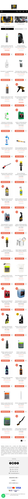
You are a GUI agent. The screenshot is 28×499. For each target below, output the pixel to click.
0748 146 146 (14, 471)
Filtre (8, 28)
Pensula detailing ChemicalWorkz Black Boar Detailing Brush (21, 46)
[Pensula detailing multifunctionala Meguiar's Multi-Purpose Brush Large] (21, 165)
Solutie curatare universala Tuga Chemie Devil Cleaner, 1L (21, 199)
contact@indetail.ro (14, 473)
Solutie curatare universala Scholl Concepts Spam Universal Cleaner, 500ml (21, 327)
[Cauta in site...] (26, 11)
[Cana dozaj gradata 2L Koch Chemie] (21, 268)
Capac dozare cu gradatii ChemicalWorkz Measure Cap (21, 250)
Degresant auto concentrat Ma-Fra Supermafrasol (7, 199)
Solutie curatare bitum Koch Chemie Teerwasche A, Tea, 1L (7, 97)
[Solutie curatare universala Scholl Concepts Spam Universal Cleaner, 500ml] (21, 319)
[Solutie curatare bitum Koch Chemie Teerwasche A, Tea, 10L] (7, 395)
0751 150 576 (14, 469)
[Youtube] (13, 463)
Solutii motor (7, 24)
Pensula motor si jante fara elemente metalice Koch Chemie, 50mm (7, 174)
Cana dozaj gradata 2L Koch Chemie (21, 276)
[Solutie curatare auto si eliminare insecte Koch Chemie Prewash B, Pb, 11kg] (7, 421)
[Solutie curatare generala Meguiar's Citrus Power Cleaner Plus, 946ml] (21, 370)
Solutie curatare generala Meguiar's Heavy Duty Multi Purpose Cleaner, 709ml (21, 225)
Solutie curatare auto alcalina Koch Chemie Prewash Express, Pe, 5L (21, 352)
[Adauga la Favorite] (11, 54)
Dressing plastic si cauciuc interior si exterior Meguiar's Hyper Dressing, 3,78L (7, 225)
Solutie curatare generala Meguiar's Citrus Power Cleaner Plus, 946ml (21, 378)
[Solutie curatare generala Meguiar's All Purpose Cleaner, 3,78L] (21, 114)
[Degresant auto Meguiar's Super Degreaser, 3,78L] (7, 293)
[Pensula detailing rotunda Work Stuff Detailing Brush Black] (21, 140)
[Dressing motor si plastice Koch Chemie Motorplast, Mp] (21, 63)
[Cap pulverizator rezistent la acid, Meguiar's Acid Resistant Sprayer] (21, 89)
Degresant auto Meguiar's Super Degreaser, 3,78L (7, 301)
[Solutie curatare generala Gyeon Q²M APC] (7, 370)
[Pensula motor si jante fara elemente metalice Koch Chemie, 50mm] (7, 165)
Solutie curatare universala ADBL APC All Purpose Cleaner (7, 352)
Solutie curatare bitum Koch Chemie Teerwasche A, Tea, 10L (7, 403)
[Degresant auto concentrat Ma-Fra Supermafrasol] (7, 191)
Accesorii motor (21, 24)
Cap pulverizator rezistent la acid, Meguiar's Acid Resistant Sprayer (21, 97)
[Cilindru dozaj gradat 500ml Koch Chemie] (21, 395)
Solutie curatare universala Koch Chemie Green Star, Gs (7, 46)
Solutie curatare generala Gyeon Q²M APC (7, 378)
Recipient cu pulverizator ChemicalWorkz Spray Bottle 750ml (7, 123)
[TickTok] (15, 463)
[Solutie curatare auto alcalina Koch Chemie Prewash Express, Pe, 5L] (21, 344)
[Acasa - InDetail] (14, 7)
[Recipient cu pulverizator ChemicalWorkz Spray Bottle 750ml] (7, 114)
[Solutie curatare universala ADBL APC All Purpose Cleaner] (7, 344)
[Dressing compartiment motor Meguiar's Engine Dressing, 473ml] (7, 319)
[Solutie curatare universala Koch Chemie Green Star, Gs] (7, 38)
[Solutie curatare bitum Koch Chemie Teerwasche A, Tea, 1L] (7, 89)
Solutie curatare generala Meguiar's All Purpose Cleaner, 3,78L (21, 123)
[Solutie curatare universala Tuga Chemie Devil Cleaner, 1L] (21, 191)
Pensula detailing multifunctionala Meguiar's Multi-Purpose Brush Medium (7, 250)
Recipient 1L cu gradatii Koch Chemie (7, 72)
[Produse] (2, 12)
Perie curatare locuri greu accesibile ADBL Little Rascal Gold (21, 429)
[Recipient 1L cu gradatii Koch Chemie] (7, 63)
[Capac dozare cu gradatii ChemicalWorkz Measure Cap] (21, 242)
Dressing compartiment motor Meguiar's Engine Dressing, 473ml (7, 327)
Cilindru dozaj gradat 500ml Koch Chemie (21, 403)
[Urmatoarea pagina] (25, 440)
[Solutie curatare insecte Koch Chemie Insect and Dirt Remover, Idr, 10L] (7, 268)
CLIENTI (13, 480)
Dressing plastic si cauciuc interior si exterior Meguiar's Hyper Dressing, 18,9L (21, 301)
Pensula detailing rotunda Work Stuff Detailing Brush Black (21, 148)
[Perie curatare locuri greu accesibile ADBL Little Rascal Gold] (21, 421)
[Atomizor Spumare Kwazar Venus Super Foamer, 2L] (7, 140)
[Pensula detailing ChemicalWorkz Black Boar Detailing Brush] (21, 38)
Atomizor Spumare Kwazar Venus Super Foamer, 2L (7, 148)
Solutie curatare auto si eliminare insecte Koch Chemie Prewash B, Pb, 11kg (7, 429)
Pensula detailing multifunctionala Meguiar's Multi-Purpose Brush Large (21, 174)
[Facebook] (10, 463)
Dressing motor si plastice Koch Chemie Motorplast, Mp (21, 72)
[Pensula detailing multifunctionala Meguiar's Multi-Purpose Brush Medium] (7, 242)
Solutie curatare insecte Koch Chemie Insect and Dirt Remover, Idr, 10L (7, 276)
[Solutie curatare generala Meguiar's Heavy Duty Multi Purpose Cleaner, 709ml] (21, 217)
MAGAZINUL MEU (13, 477)
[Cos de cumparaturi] (23, 11)
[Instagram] (18, 463)
